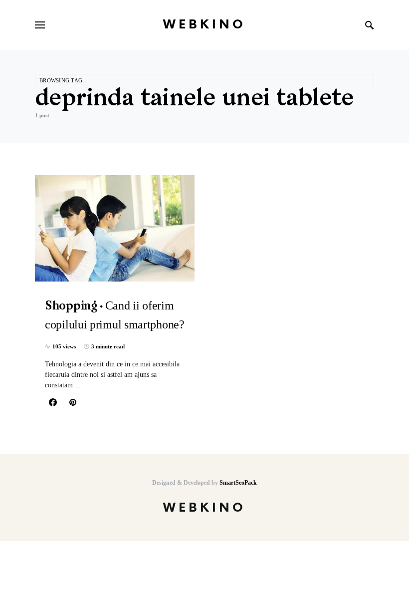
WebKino (204, 24)
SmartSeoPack (238, 482)
